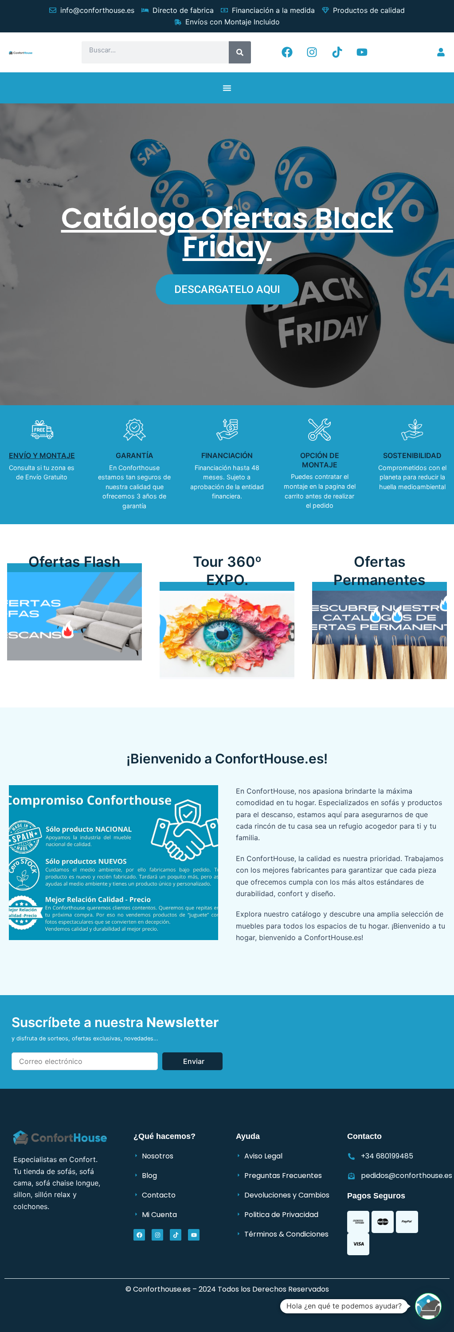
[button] (428, 1306)
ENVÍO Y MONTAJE (42, 455)
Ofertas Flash (74, 561)
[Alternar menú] (227, 88)
